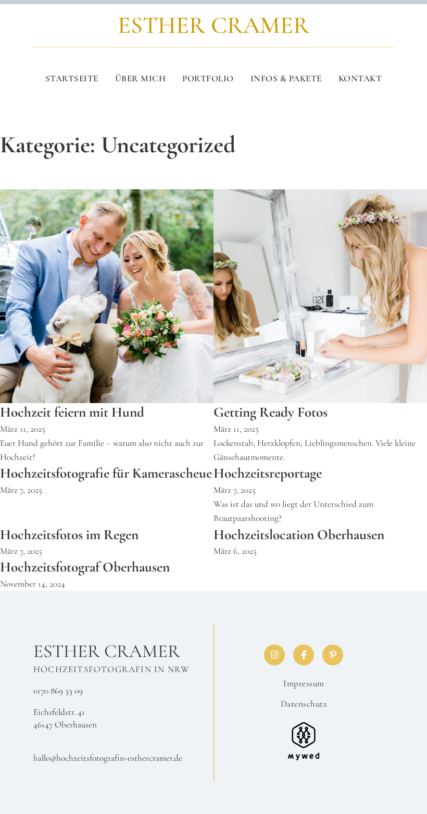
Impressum (303, 683)
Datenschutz (304, 703)
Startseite (71, 78)
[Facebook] (303, 655)
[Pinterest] (332, 655)
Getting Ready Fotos (271, 412)
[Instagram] (274, 655)
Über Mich (140, 78)
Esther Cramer (106, 651)
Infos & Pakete (286, 78)
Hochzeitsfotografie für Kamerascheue (106, 473)
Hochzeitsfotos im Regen (69, 534)
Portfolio (208, 78)
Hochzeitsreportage (268, 473)
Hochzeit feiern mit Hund (72, 412)
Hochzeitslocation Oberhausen (299, 534)
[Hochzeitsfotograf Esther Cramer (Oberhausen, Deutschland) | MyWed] (303, 740)
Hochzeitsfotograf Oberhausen (85, 567)
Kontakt (360, 78)
